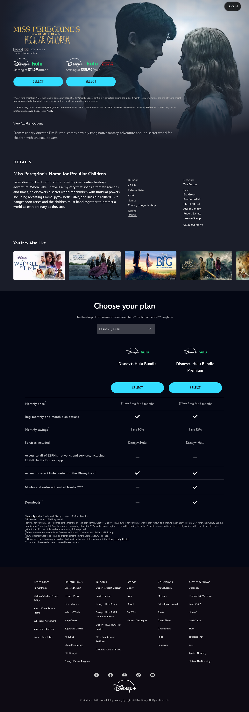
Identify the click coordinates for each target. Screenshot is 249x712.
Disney (130, 588)
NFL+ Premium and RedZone (105, 639)
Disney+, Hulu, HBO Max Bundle (108, 626)
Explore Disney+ (73, 588)
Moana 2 (193, 612)
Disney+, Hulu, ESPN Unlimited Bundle (106, 614)
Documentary (164, 628)
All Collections (165, 588)
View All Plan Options (28, 123)
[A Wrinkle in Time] (39, 265)
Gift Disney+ (71, 653)
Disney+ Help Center (118, 539)
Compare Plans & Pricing (108, 649)
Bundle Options (103, 596)
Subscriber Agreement (45, 621)
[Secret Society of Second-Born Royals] (95, 265)
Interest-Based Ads (43, 637)
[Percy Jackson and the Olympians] (206, 265)
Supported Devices (74, 628)
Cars (191, 645)
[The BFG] (150, 265)
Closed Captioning (74, 645)
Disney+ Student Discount (108, 588)
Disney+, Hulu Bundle (106, 604)
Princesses (163, 645)
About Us (69, 636)
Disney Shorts (164, 620)
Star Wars (131, 612)
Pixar (129, 596)
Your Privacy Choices (44, 629)
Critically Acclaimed (168, 604)
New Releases (72, 604)
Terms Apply (32, 516)
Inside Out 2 (195, 604)
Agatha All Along (197, 653)
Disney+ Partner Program (77, 661)
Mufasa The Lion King (199, 661)
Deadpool (194, 588)
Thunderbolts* (196, 636)
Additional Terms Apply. (41, 111)
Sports (161, 612)
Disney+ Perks (72, 596)
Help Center (71, 620)
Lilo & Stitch (195, 620)
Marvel (130, 604)
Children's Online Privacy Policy (46, 598)
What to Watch (72, 612)
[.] (96, 675)
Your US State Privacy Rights (44, 610)
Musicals (162, 596)
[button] (78, 582)
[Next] (241, 265)
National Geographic (137, 620)
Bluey (191, 628)
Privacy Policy (40, 588)
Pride (160, 636)
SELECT (38, 81)
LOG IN (233, 6)
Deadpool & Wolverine (200, 596)
